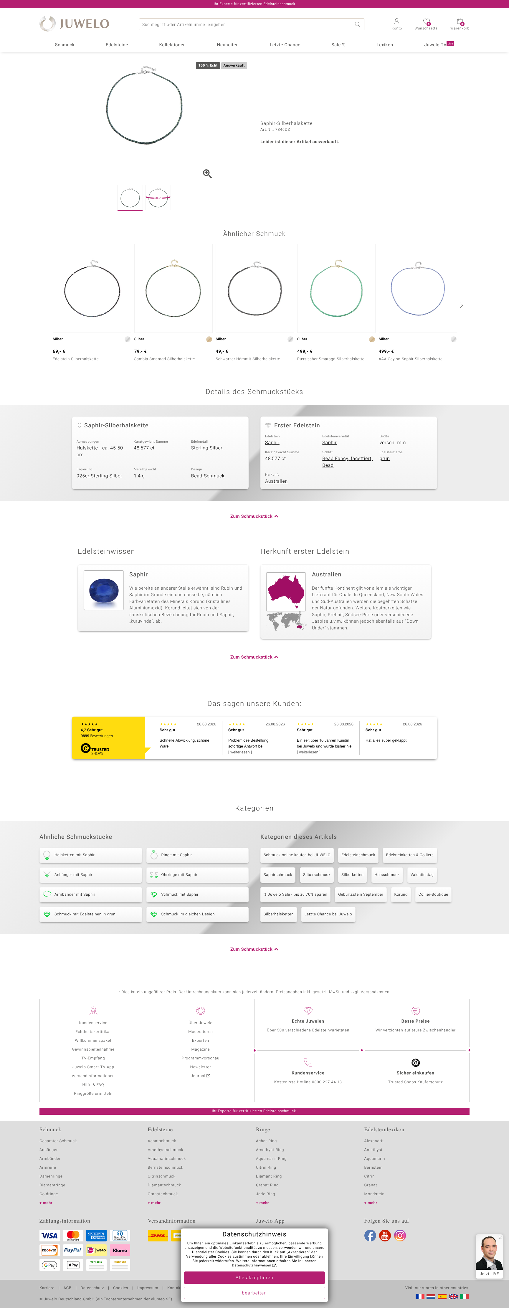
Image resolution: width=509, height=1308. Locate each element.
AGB (67, 1288)
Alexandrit (374, 1141)
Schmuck (65, 45)
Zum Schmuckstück (251, 516)
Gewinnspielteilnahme (93, 1049)
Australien (276, 481)
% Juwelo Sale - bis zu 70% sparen (295, 894)
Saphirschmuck (278, 875)
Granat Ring (267, 1185)
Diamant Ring (269, 1176)
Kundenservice (93, 1023)
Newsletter (200, 1067)
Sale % (339, 45)
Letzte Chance (285, 45)
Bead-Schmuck (208, 475)
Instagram (400, 1235)
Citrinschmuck (162, 1176)
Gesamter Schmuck (58, 1141)
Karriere (46, 1288)
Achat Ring (266, 1141)
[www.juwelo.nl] (431, 1296)
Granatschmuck (163, 1194)
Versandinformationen (93, 1076)
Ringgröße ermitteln (93, 1094)
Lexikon (385, 45)
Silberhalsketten (279, 914)
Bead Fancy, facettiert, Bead (347, 462)
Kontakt (174, 1288)
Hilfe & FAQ (93, 1085)
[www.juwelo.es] (442, 1296)
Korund (401, 894)
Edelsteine (117, 45)
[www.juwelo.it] (464, 1296)
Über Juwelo (200, 1023)
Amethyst (373, 1150)
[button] (397, 25)
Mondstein (374, 1194)
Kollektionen (172, 45)
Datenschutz (92, 1288)
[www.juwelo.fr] (420, 1296)
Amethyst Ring (270, 1150)
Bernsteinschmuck (166, 1167)
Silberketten (352, 875)
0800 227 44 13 (327, 1082)
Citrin (369, 1176)
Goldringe (48, 1194)
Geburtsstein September (360, 894)
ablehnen (270, 1256)
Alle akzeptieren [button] (254, 1278)
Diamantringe (52, 1185)
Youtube (385, 1235)
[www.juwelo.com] (453, 1296)
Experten (200, 1041)
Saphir (272, 442)
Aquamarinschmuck (167, 1159)
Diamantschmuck (164, 1185)
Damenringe (51, 1176)
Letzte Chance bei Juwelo (328, 914)
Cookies (120, 1288)
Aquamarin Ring (271, 1159)
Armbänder (50, 1159)
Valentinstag (422, 875)
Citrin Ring (266, 1167)
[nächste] (461, 305)
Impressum (147, 1288)
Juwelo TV (438, 45)
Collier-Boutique (433, 894)
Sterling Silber (207, 448)
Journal (198, 1076)
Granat (370, 1185)
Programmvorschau (200, 1058)
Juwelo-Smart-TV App (93, 1067)
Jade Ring (265, 1194)
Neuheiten (228, 45)
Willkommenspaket (93, 1041)
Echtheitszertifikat (93, 1032)
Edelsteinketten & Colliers (410, 855)
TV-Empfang (93, 1058)
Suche (358, 24)
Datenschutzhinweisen (251, 1265)
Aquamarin (374, 1159)
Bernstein (373, 1167)
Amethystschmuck (166, 1150)
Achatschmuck (162, 1141)
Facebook (370, 1235)
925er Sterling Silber (99, 475)
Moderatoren (200, 1032)
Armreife (47, 1167)
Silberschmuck (316, 875)
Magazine (200, 1049)
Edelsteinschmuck (358, 855)
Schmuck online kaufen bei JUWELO (297, 855)
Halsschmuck (387, 875)
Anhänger (48, 1150)
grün (385, 458)
